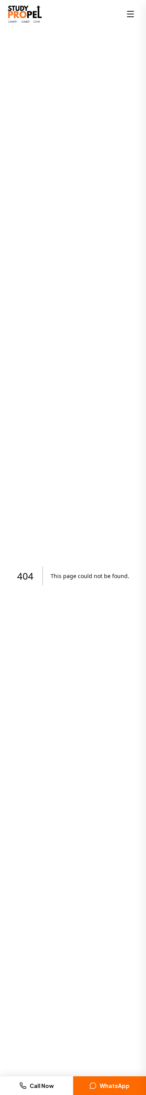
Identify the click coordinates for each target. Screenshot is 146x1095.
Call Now (42, 1085)
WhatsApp (115, 1085)
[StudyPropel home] (25, 14)
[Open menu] (130, 14)
